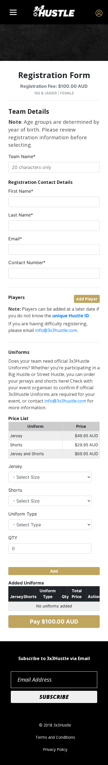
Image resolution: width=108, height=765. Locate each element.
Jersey (15, 466)
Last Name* (20, 215)
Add (54, 571)
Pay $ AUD (54, 621)
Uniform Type (22, 514)
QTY (12, 537)
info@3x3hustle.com (56, 330)
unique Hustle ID (70, 316)
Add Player (86, 299)
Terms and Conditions (55, 737)
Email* (15, 238)
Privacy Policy (55, 749)
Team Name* (21, 156)
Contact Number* (26, 262)
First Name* (20, 191)
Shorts (15, 490)
